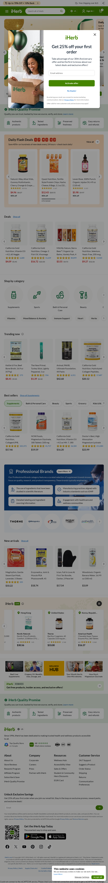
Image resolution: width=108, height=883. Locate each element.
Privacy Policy (69, 100)
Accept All (98, 877)
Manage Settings (82, 877)
